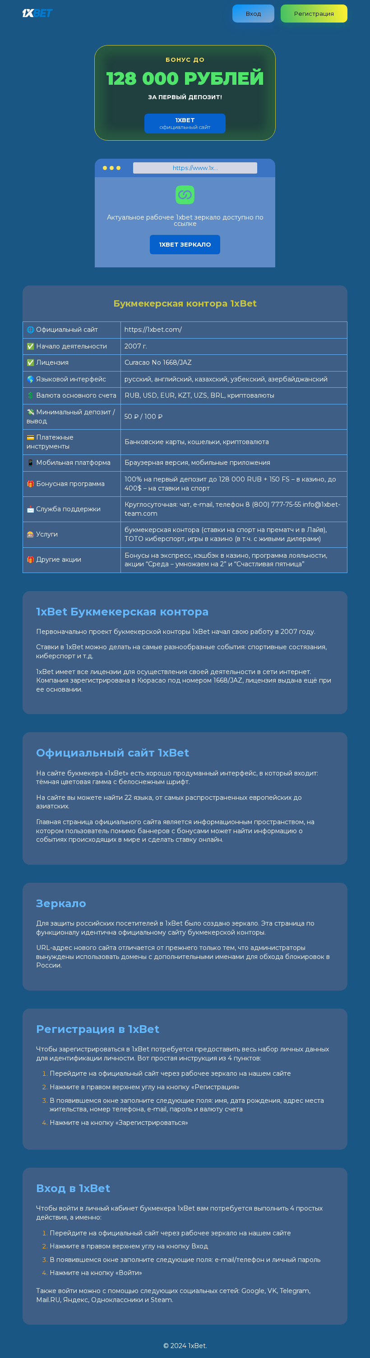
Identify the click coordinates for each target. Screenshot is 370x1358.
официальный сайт (185, 123)
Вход (253, 13)
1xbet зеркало (185, 244)
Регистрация (314, 13)
